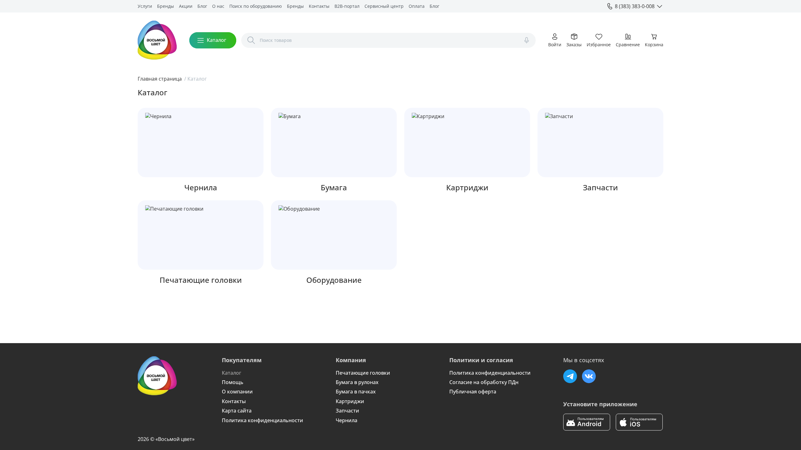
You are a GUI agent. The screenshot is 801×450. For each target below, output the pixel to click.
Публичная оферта (472, 391)
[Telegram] (570, 376)
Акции (185, 6)
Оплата (417, 6)
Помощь (232, 382)
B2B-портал (347, 6)
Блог (202, 6)
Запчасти (347, 410)
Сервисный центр (384, 6)
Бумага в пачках (356, 391)
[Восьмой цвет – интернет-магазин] (157, 40)
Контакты (319, 6)
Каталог (231, 372)
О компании (237, 391)
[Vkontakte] (589, 376)
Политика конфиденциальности (262, 420)
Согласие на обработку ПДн (483, 382)
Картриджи (350, 401)
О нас (218, 6)
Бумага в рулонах (357, 382)
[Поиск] (251, 40)
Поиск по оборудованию (255, 6)
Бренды (165, 6)
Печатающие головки (363, 372)
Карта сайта (237, 410)
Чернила (346, 420)
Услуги (145, 6)
